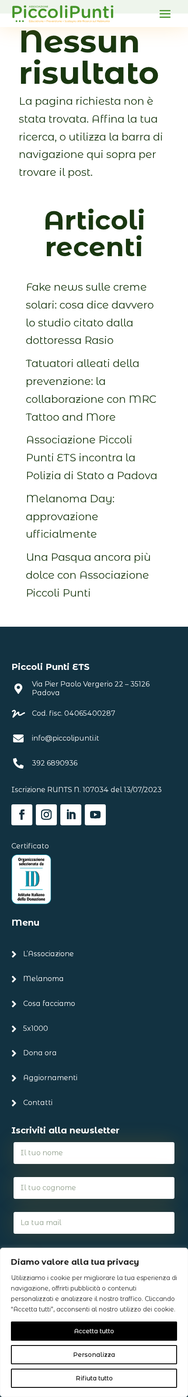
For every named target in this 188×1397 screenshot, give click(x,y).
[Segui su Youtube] (95, 814)
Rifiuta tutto (94, 1378)
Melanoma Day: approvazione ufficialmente (70, 516)
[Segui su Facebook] (21, 814)
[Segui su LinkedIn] (70, 814)
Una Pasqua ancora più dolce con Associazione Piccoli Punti (88, 575)
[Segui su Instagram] (46, 814)
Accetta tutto (94, 1331)
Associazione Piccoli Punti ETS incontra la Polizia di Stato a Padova (91, 457)
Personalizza (94, 1355)
